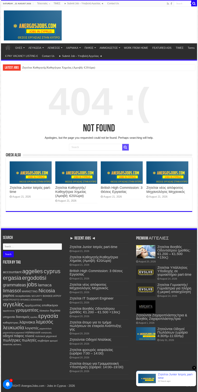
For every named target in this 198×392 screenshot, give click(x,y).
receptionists (23, 295)
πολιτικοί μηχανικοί (46, 336)
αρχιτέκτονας (9, 311)
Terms (191, 47)
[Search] (194, 3)
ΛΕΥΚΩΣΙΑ (34, 47)
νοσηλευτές (46, 332)
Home (8, 47)
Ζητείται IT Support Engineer (92, 298)
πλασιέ (29, 336)
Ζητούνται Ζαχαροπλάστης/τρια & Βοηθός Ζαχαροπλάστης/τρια (161, 317)
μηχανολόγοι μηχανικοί (13, 332)
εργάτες (34, 317)
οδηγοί (8, 336)
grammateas (14, 284)
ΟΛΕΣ (18, 47)
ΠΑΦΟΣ (88, 47)
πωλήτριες (12, 340)
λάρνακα (27, 322)
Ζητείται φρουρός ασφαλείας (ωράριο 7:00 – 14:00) (91, 351)
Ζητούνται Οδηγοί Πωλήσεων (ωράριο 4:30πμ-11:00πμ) (172, 332)
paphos (8, 296)
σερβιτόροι (43, 340)
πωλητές (29, 340)
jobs (32, 284)
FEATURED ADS (162, 47)
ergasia (12, 278)
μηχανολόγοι (45, 328)
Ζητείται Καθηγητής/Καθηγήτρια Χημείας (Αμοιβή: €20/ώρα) (58, 67)
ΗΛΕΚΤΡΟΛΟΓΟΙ (11, 300)
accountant (12, 272)
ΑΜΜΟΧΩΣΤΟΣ (109, 47)
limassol (12, 290)
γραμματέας (27, 310)
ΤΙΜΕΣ (57, 3)
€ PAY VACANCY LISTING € (21, 56)
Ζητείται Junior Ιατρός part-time (93, 247)
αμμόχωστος (33, 305)
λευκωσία (13, 327)
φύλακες (17, 344)
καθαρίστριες (11, 322)
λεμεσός (44, 321)
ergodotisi (34, 278)
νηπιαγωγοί (32, 332)
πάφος (19, 336)
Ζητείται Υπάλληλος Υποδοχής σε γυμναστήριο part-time (174, 271)
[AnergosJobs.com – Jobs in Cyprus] (33, 24)
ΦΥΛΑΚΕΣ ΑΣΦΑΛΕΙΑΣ (31, 300)
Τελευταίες (42, 3)
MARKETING (30, 291)
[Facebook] (171, 3)
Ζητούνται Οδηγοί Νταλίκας (90, 340)
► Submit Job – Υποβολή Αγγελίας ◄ (83, 3)
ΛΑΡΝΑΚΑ (72, 47)
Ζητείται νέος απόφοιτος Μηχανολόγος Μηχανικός (165, 190)
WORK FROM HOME (136, 47)
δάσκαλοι (44, 310)
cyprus (52, 271)
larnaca (45, 285)
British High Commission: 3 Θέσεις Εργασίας (122, 190)
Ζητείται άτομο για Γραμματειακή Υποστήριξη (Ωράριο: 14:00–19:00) (96, 365)
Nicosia (46, 291)
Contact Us (113, 3)
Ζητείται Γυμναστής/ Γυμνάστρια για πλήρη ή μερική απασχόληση (174, 288)
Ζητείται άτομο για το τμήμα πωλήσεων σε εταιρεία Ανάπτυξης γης (95, 325)
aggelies (32, 271)
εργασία (48, 316)
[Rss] (167, 3)
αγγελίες (13, 304)
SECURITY (36, 296)
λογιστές (32, 328)
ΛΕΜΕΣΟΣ (54, 47)
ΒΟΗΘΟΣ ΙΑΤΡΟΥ (52, 296)
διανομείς (23, 316)
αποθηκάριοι (50, 305)
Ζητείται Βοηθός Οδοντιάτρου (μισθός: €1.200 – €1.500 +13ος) (95, 310)
